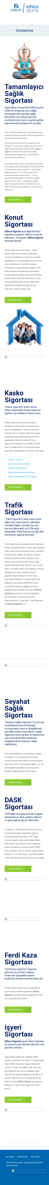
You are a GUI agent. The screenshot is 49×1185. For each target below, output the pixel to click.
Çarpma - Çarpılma (15, 460)
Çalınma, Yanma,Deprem (17, 468)
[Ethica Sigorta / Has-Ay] (24, 8)
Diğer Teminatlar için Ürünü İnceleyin (22, 477)
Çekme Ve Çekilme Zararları (19, 464)
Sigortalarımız (22, 1157)
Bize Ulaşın (35, 1157)
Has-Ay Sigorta (12, 1165)
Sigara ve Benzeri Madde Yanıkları (21, 472)
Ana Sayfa (10, 1157)
